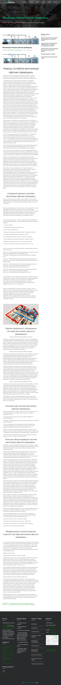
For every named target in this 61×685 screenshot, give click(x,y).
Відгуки (43, 1)
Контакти (55, 1)
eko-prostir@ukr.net (52, 632)
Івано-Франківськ (6, 673)
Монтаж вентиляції (35, 645)
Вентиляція (12, 50)
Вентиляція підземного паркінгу (48, 54)
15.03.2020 (5, 43)
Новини (49, 1)
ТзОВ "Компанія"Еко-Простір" (30, 682)
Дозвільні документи (7, 663)
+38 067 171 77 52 (53, 629)
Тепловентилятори (35, 631)
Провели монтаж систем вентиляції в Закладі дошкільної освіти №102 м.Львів (49, 39)
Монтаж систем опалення (36, 654)
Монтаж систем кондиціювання (34, 650)
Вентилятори (34, 624)
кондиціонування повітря (8, 627)
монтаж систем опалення (8, 628)
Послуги (31, 1)
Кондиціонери (34, 627)
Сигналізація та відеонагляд (37, 663)
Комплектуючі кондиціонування (34, 641)
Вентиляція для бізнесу (7, 646)
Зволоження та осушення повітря (36, 659)
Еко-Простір (55, 622)
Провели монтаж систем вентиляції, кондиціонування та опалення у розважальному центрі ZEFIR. (49, 44)
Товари (24, 1)
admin (6, 50)
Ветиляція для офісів (7, 658)
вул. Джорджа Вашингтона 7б (52, 627)
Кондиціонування (18, 50)
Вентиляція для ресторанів (8, 653)
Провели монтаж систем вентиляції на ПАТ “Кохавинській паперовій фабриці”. (49, 50)
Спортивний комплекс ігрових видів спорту (49, 57)
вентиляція (27, 75)
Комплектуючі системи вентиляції (36, 636)
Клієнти (37, 1)
